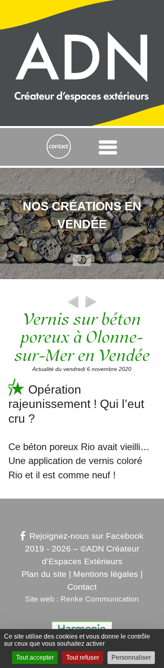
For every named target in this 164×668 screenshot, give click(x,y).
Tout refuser (82, 657)
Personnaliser (131, 657)
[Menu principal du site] (107, 147)
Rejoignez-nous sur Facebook (86, 536)
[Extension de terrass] (91, 307)
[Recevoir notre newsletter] (82, 261)
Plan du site (43, 574)
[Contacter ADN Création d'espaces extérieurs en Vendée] (59, 147)
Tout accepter (35, 657)
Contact (82, 587)
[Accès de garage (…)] (73, 307)
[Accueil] (82, 31)
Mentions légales (105, 574)
